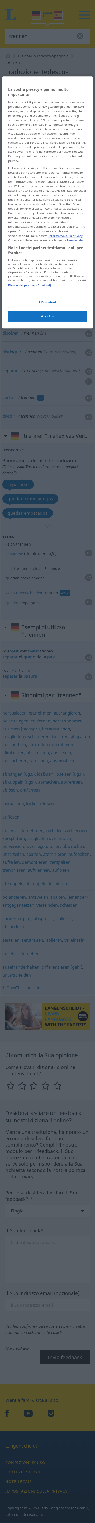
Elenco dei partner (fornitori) (29, 285)
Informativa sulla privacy (65, 236)
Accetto (47, 316)
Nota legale (75, 240)
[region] (47, 202)
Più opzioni (47, 302)
